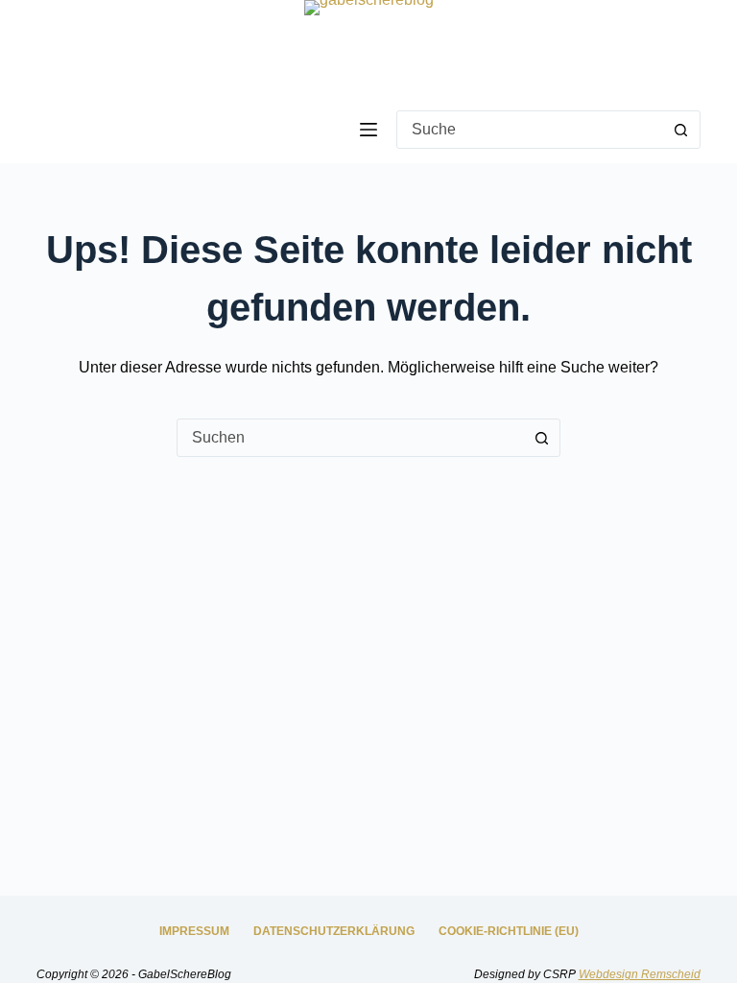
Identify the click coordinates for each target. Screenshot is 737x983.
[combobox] (530, 129)
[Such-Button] (681, 129)
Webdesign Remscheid (640, 974)
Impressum (194, 931)
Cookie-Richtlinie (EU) (509, 931)
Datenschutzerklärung (334, 931)
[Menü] (368, 129)
